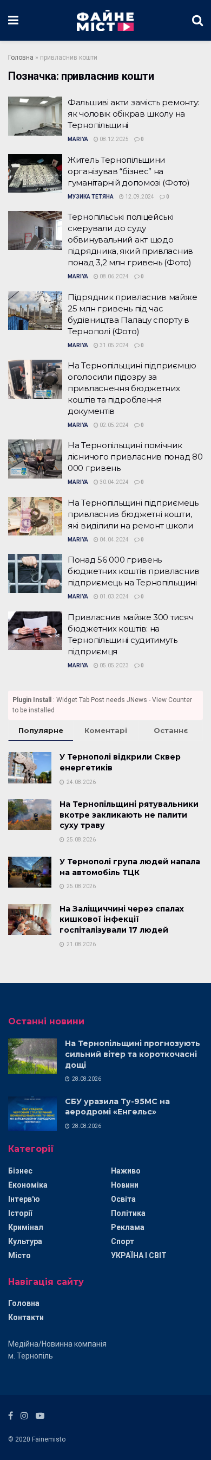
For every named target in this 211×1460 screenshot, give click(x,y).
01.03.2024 (113, 597)
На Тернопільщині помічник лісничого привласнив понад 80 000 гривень (135, 456)
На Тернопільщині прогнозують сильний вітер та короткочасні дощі (132, 1053)
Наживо (126, 1170)
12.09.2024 (139, 197)
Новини (125, 1185)
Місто (19, 1255)
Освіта (123, 1199)
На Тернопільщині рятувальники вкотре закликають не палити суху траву (129, 814)
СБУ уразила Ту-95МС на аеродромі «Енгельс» (117, 1106)
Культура (25, 1241)
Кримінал (25, 1227)
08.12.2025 (113, 139)
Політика (128, 1213)
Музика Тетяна (91, 197)
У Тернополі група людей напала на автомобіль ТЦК (130, 867)
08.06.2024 (113, 276)
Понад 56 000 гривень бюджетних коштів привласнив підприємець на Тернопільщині (134, 571)
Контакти (26, 1317)
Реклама (127, 1227)
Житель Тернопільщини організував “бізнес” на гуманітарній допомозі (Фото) (129, 171)
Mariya (78, 139)
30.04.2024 (113, 482)
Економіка (28, 1185)
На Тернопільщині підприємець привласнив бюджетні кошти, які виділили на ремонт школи (133, 514)
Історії (20, 1213)
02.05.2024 (113, 425)
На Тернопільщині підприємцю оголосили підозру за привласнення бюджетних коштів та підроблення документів (132, 388)
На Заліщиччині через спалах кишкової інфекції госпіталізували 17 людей (122, 919)
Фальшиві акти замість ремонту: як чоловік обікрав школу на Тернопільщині (133, 113)
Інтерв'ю (24, 1199)
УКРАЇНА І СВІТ (139, 1255)
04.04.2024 (113, 540)
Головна (21, 57)
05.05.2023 (113, 665)
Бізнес (20, 1170)
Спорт (122, 1241)
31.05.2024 (113, 345)
